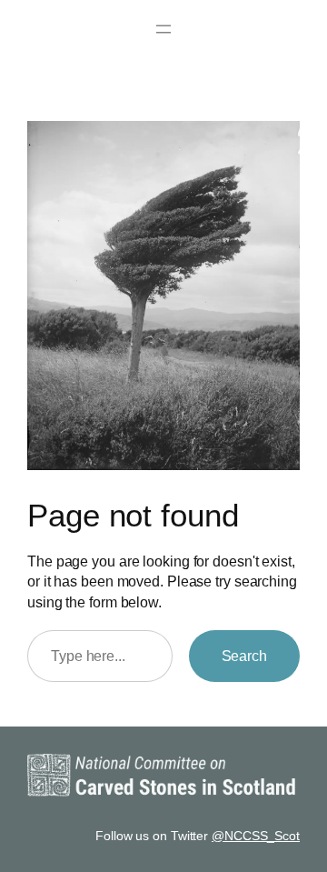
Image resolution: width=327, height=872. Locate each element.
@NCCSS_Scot (256, 835)
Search (244, 655)
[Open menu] (163, 29)
